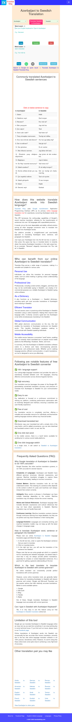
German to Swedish (35, 681)
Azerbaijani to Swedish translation (27, 612)
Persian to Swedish (50, 681)
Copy (21, 43)
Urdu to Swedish (50, 699)
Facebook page (24, 630)
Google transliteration (40, 208)
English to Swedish (19, 693)
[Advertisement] (6, 40)
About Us (10, 716)
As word (53, 64)
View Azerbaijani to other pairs (25, 705)
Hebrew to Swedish (35, 687)
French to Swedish (19, 699)
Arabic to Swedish (19, 681)
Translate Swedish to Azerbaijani (36, 22)
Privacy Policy (57, 716)
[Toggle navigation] (69, 2)
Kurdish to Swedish (35, 699)
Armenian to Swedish (19, 687)
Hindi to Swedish (35, 693)
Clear (51, 43)
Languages (48, 716)
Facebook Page (20, 716)
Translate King (20, 208)
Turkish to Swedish (50, 693)
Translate (36, 43)
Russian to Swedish (50, 687)
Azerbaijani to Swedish (42, 536)
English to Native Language (34, 716)
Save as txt (43, 64)
